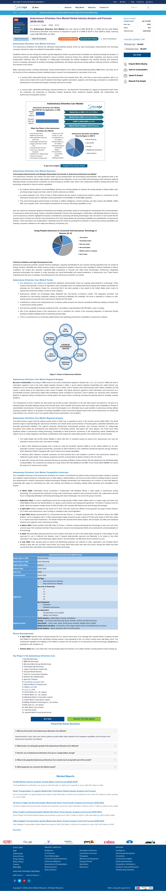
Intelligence (120, 850)
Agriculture (84, 864)
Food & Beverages (52, 856)
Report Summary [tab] (21, 39)
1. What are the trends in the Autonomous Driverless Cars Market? (40, 731)
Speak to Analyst (136, 75)
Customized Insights (124, 859)
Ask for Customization (138, 69)
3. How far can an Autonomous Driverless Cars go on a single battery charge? (45, 753)
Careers (16, 864)
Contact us (104, 7)
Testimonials (18, 853)
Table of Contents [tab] (39, 39)
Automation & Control (88, 853)
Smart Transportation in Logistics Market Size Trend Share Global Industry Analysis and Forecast (54, 791)
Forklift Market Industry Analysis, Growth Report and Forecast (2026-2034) (45, 782)
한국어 (57, 25)
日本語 (51, 25)
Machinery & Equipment (89, 859)
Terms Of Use (18, 856)
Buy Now (47, 719)
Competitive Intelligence (125, 864)
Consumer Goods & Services (56, 859)
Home (15, 13)
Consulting (120, 856)
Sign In (150, 2)
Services (68, 7)
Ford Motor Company (32, 682)
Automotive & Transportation (28, 13)
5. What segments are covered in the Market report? (35, 767)
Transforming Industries (125, 870)
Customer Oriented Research (127, 867)
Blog (132, 2)
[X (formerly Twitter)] (19, 881)
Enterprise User (132, 49)
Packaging (84, 856)
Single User (131, 44)
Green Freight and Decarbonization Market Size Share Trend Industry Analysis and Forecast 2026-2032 (57, 812)
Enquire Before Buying (138, 64)
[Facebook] (15, 881)
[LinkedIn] (29, 881)
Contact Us (140, 2)
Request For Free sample (84, 719)
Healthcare (49, 850)
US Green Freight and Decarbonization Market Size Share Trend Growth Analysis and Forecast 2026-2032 (58, 803)
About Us (92, 7)
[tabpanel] (65, 408)
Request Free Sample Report (74, 166)
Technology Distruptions (125, 853)
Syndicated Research (124, 861)
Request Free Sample (137, 81)
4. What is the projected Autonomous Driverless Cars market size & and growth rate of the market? (53, 760)
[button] (45, 7)
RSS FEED (17, 867)
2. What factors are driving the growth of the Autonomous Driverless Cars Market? (46, 746)
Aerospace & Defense (88, 850)
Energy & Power (86, 861)
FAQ (14, 851)
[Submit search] (148, 8)
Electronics (84, 867)
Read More (17, 830)
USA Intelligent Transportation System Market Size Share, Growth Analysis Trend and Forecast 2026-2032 (58, 821)
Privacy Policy (18, 859)
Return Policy (18, 862)
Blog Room (80, 7)
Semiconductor (51, 870)
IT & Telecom (50, 853)
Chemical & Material (52, 861)
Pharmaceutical (51, 867)
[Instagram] (24, 881)
